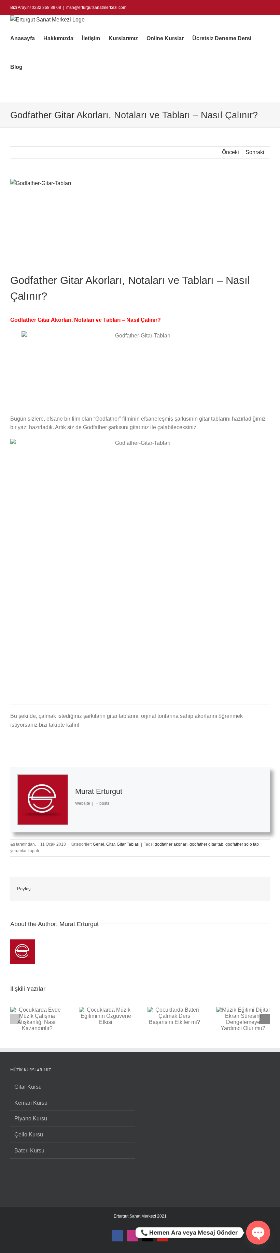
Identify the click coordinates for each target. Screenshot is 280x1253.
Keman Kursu (30, 1103)
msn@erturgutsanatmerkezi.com (96, 7)
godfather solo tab (242, 844)
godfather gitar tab (206, 844)
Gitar (110, 844)
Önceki (230, 152)
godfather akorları (171, 844)
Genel (98, 844)
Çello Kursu (28, 1134)
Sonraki (255, 152)
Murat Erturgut (98, 791)
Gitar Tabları (128, 844)
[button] (33, 67)
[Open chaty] (258, 1232)
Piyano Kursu (30, 1118)
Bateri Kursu (29, 1150)
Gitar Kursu (28, 1087)
